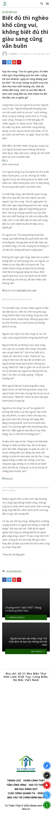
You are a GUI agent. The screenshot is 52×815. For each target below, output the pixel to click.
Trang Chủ (14, 780)
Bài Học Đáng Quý (9, 12)
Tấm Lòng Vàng (16, 784)
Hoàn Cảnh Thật (34, 780)
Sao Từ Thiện (37, 784)
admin (14, 54)
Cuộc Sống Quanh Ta (21, 793)
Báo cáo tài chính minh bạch (26, 797)
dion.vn (26, 809)
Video (40, 793)
